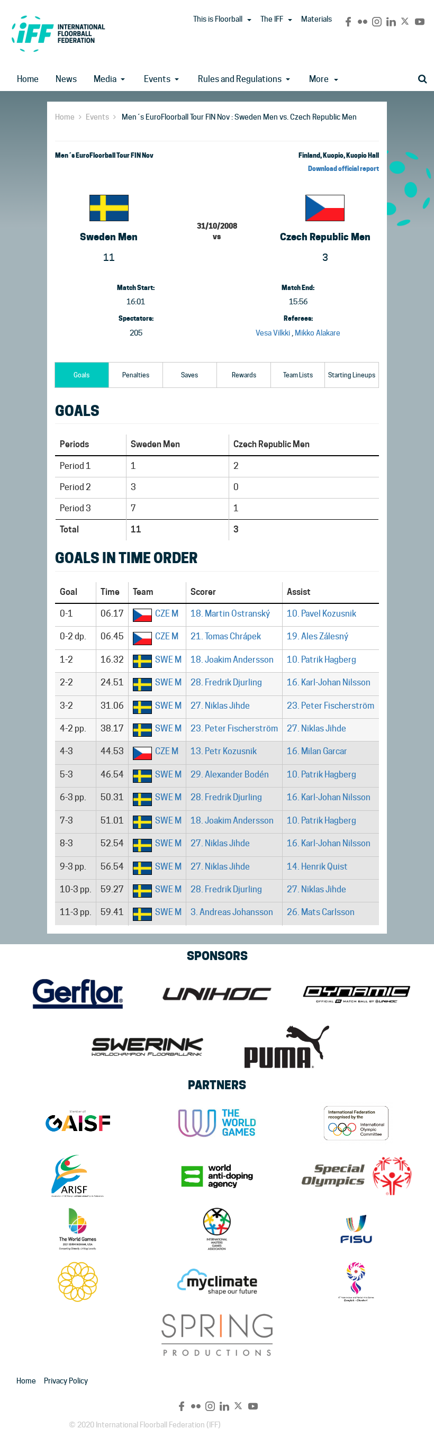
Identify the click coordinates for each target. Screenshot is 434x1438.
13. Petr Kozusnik (224, 751)
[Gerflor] (77, 993)
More (319, 79)
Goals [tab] (81, 375)
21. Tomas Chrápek (226, 636)
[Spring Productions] (216, 1334)
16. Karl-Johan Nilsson (328, 682)
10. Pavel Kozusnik (321, 614)
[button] (249, 20)
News (66, 79)
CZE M (166, 614)
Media (105, 79)
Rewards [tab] (244, 375)
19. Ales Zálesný (317, 636)
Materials (316, 19)
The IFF (271, 19)
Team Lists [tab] (298, 375)
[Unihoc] (216, 993)
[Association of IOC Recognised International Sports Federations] (77, 1176)
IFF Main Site (58, 34)
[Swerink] (147, 1046)
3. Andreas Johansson (232, 912)
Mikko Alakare (317, 333)
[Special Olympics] (356, 1176)
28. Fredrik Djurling (226, 682)
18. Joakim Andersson (232, 660)
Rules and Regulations (240, 79)
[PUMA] (286, 1046)
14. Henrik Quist (317, 867)
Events (157, 79)
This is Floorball (217, 19)
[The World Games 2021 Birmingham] (77, 1228)
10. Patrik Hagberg (321, 660)
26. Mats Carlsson (321, 912)
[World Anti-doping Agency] (216, 1176)
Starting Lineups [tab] (351, 375)
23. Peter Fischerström (330, 706)
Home (28, 79)
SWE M (168, 660)
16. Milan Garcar (317, 751)
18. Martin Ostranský (230, 614)
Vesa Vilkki (273, 333)
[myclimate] (216, 1281)
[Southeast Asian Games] (77, 1281)
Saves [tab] (189, 375)
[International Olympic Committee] (356, 1123)
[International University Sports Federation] (356, 1228)
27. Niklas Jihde (220, 706)
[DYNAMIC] (356, 993)
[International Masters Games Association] (216, 1228)
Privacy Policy (66, 1381)
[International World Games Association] (216, 1123)
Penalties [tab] (135, 375)
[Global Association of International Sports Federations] (77, 1123)
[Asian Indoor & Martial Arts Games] (356, 1281)
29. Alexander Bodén (230, 775)
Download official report (343, 169)
